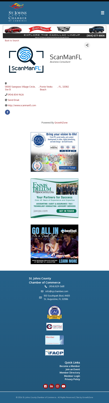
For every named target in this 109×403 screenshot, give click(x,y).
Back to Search (12, 40)
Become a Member (70, 366)
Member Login (72, 376)
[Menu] (102, 12)
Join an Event (73, 369)
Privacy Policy (72, 379)
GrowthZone (61, 122)
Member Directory (70, 372)
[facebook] (7, 112)
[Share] (87, 45)
